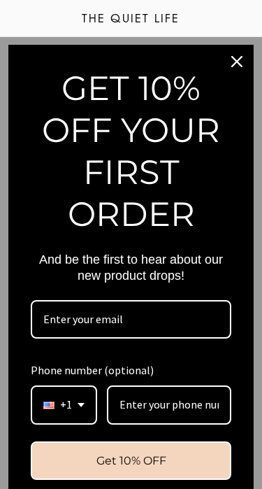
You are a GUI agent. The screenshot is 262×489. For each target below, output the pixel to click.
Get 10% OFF (131, 460)
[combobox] (64, 404)
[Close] (237, 61)
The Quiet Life (131, 19)
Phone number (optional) (92, 370)
